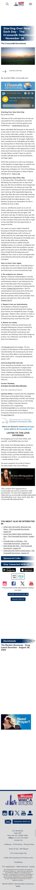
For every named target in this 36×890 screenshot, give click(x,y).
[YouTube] (31, 583)
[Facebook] (14, 583)
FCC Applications (8, 867)
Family (6, 429)
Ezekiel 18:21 (12, 288)
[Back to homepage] (19, 3)
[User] (29, 813)
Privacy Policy (29, 844)
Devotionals (9, 641)
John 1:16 (16, 174)
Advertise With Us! (18, 599)
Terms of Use (13, 849)
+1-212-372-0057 (21, 838)
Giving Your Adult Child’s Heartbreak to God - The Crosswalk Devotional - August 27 (18, 536)
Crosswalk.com (25, 429)
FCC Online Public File (18, 853)
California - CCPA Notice (13, 844)
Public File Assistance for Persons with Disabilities (18, 860)
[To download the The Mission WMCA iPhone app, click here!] (27, 570)
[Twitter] (22, 583)
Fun (14, 429)
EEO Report (24, 849)
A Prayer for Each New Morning (13, 386)
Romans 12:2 (9, 347)
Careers (32, 867)
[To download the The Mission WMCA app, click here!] (9, 570)
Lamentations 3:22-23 (20, 125)
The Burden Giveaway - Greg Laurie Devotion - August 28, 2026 (15, 647)
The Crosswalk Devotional (13, 43)
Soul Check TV (8, 415)
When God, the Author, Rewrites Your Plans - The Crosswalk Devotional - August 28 (17, 529)
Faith (32, 426)
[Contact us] (7, 822)
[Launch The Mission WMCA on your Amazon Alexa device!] (18, 576)
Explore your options (17, 594)
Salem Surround (22, 867)
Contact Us (18, 840)
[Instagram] (5, 583)
